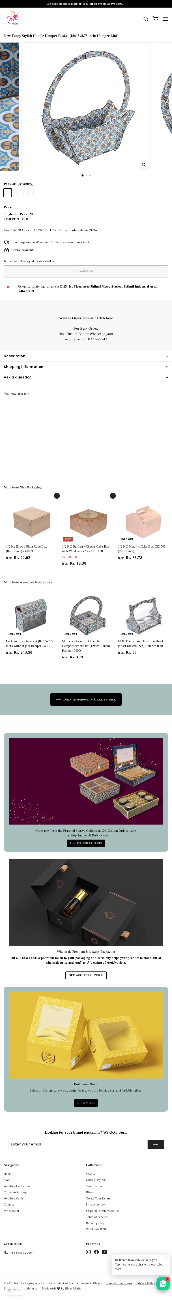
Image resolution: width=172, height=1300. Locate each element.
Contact (9, 1204)
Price (8, 207)
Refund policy (95, 1223)
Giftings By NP (95, 1180)
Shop (7, 1180)
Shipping (25, 261)
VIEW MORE (86, 1102)
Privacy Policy (145, 1283)
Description (14, 356)
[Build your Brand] (86, 1035)
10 (28, 192)
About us (32, 1288)
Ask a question (18, 377)
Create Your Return (98, 1198)
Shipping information (23, 366)
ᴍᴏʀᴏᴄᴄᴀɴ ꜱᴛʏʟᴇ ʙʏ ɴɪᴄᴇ (36, 582)
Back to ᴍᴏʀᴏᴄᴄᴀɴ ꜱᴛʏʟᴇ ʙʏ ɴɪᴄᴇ (89, 699)
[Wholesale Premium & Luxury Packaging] (86, 902)
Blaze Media (73, 1288)
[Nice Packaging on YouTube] (104, 1252)
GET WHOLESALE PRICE (86, 975)
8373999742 (97, 339)
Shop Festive (94, 1186)
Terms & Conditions (119, 1283)
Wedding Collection (17, 1186)
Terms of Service (96, 1216)
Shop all (91, 1173)
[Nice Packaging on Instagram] (88, 1252)
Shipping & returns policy (103, 1210)
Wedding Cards (14, 1198)
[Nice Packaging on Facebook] (96, 1252)
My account (11, 1210)
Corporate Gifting (15, 1192)
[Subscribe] (156, 1144)
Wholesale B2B (96, 1229)
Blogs (90, 1192)
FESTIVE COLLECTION (86, 843)
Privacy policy (95, 1204)
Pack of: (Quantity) (19, 184)
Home (7, 1173)
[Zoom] (144, 165)
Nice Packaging (31, 487)
